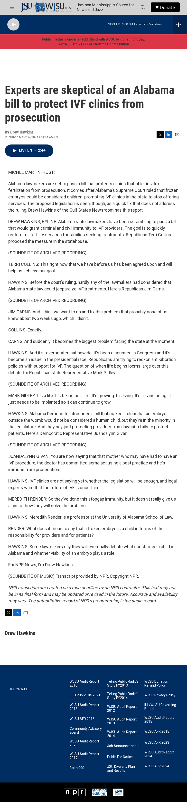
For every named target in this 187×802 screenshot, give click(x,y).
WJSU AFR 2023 (156, 742)
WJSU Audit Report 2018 (84, 707)
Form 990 (77, 768)
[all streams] (180, 24)
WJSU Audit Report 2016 (84, 683)
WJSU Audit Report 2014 (122, 734)
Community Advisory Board (86, 730)
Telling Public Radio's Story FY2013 (123, 683)
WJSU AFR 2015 (156, 731)
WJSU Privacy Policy (159, 695)
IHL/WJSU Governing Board (160, 707)
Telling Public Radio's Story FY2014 (123, 696)
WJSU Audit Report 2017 (84, 756)
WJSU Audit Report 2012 (122, 708)
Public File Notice (120, 757)
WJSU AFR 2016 (82, 719)
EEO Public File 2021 (85, 695)
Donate (167, 7)
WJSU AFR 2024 (156, 766)
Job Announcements (123, 746)
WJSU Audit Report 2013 (122, 721)
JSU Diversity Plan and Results (121, 768)
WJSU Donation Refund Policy (156, 683)
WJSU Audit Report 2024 (159, 754)
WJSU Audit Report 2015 (159, 719)
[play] (13, 24)
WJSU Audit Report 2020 (84, 743)
